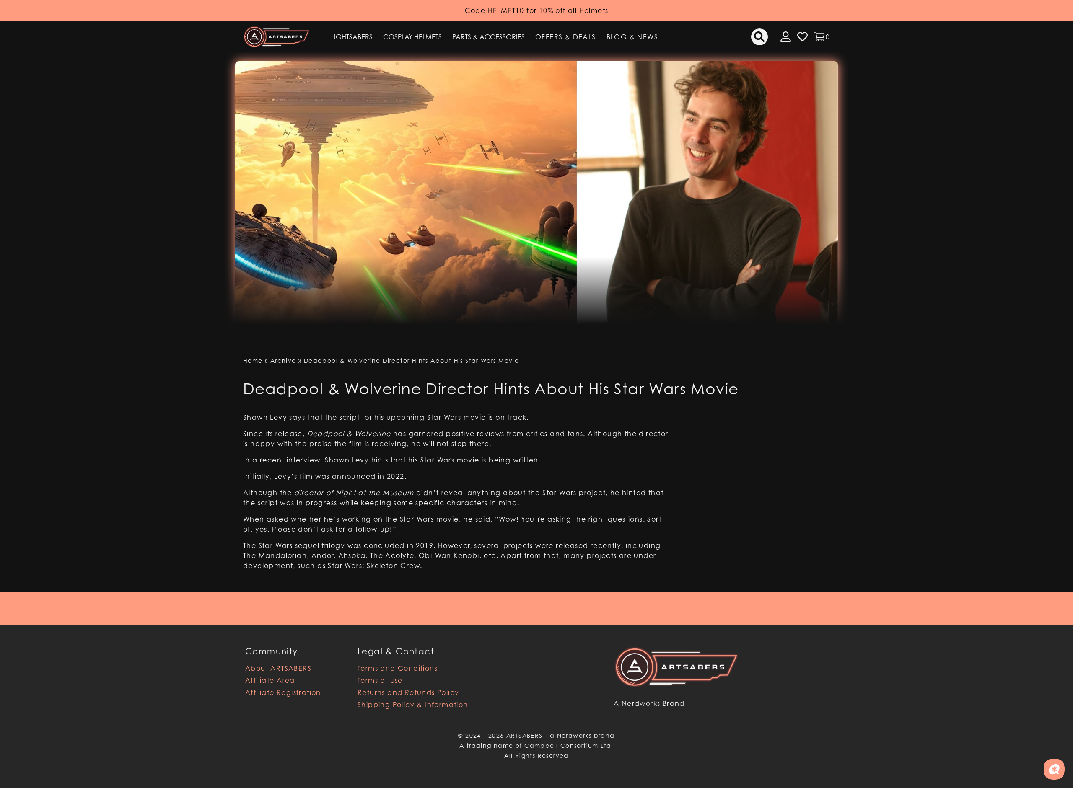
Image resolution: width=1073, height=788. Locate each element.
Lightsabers (352, 37)
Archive (283, 360)
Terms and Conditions (398, 668)
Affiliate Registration (283, 692)
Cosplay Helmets (412, 37)
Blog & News (632, 37)
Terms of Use (380, 680)
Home (253, 360)
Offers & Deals (565, 37)
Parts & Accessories (488, 37)
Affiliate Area (270, 680)
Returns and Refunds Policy (408, 692)
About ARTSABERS (278, 668)
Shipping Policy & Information (413, 704)
